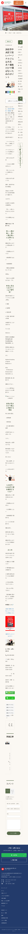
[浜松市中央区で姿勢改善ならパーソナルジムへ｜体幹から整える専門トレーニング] (12, 724)
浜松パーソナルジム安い (9, 708)
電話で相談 (14, 860)
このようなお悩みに (5, 895)
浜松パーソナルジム (9, 705)
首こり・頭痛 (4, 912)
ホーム (2, 890)
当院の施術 (3, 898)
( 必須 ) (13, 803)
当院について (4, 893)
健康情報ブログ (4, 903)
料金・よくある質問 (5, 900)
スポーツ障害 (4, 920)
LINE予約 (15, 855)
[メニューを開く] (25, 2)
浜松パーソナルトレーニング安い (9, 713)
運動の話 (9, 41)
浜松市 (7, 715)
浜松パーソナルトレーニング (9, 710)
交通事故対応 (4, 922)
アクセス (3, 905)
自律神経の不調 (4, 917)
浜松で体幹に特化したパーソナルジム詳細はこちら (9, 611)
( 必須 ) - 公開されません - (13, 808)
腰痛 (2, 915)
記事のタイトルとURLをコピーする (15, 101)
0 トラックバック (12, 791)
